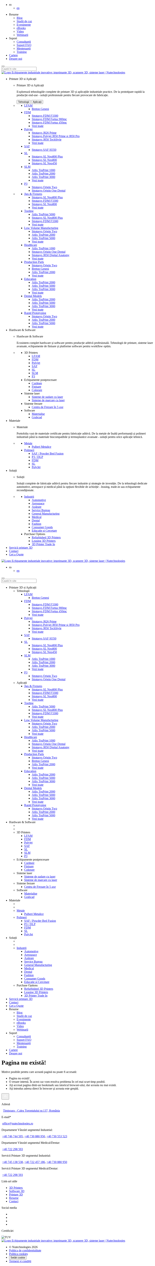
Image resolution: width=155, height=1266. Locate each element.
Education (30, 279)
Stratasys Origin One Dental (48, 190)
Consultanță (24, 41)
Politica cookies (18, 1253)
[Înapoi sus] (5, 1096)
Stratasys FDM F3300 (45, 115)
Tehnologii (23, 102)
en (18, 8)
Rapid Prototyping (35, 313)
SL (26, 153)
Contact (13, 551)
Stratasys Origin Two (44, 187)
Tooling (28, 211)
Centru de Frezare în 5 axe (47, 407)
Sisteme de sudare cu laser (47, 396)
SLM (27, 166)
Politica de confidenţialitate (25, 1250)
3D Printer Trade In (43, 544)
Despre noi (15, 58)
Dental (36, 520)
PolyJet (36, 467)
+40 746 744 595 (12, 1136)
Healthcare (30, 245)
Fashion (36, 523)
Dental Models (33, 296)
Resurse (14, 1197)
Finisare (36, 386)
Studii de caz (24, 21)
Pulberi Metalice (41, 446)
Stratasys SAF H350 (44, 149)
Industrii (29, 496)
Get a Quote (16, 1005)
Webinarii (22, 34)
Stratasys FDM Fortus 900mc (49, 119)
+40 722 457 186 (34, 1162)
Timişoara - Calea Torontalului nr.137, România (31, 1110)
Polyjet (28, 129)
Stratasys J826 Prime (44, 132)
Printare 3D (16, 1194)
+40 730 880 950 (34, 1136)
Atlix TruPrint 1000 (43, 170)
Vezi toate (37, 126)
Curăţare (37, 383)
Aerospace (38, 503)
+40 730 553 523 (56, 1136)
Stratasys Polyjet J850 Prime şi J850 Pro (56, 136)
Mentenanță (24, 48)
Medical (36, 517)
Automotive (39, 500)
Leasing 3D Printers (44, 540)
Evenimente (24, 24)
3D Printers (16, 1187)
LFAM (28, 105)
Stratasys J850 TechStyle (46, 139)
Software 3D (16, 1191)
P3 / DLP (37, 457)
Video (20, 31)
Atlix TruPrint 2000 (43, 173)
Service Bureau (41, 510)
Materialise (38, 413)
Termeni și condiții (20, 1261)
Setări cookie (18, 1257)
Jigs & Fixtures (33, 194)
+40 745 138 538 (12, 1162)
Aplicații (37, 102)
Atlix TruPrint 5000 (43, 214)
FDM (27, 112)
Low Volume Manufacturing (41, 228)
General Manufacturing (46, 513)
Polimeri (29, 450)
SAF (27, 146)
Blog (19, 17)
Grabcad (37, 417)
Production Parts (34, 262)
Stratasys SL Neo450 (44, 163)
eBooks (21, 28)
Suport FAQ (24, 45)
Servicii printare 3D (21, 547)
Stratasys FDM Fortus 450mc (49, 122)
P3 (25, 183)
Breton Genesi (40, 109)
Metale (28, 443)
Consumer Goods (42, 527)
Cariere (13, 55)
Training (22, 51)
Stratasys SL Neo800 (44, 160)
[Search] (3, 66)
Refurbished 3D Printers (46, 537)
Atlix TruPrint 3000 (43, 177)
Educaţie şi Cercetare (44, 530)
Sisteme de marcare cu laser (48, 400)
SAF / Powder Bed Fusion (48, 453)
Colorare (37, 390)
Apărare (36, 506)
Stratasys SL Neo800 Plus (47, 156)
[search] (3, 578)
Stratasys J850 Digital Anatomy (50, 255)
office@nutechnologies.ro (17, 1123)
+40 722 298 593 (12, 1149)
